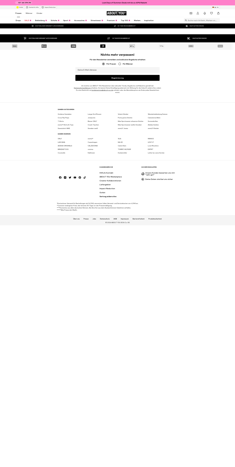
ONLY (60, 151)
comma (90, 162)
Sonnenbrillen (153, 134)
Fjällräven (91, 166)
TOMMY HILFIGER (124, 162)
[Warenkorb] (218, 13)
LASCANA (61, 155)
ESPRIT (150, 162)
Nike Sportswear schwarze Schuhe (130, 134)
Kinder (39, 13)
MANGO (151, 151)
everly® (90, 151)
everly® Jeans (123, 141)
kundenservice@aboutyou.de (102, 103)
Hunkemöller (122, 166)
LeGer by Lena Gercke (156, 166)
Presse (86, 232)
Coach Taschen (93, 138)
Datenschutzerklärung (82, 101)
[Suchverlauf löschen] (218, 20)
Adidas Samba (153, 138)
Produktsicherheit (155, 232)
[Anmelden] (197, 13)
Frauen (18, 13)
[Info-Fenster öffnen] (218, 2)
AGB (115, 232)
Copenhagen (92, 155)
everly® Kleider (153, 141)
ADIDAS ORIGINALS (65, 159)
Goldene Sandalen (64, 127)
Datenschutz (105, 232)
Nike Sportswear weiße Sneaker (130, 138)
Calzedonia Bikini (154, 130)
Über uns (76, 232)
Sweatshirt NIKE (64, 141)
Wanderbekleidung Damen (157, 127)
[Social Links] (60, 190)
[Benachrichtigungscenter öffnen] (204, 13)
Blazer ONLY (92, 134)
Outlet (21, 7)
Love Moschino (153, 159)
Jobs (94, 232)
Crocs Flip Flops (63, 130)
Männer (29, 13)
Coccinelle (61, 166)
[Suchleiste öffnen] (185, 20)
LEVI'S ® (151, 155)
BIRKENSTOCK (63, 162)
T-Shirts (61, 134)
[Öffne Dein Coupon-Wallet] (190, 13)
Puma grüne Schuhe (125, 130)
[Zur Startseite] (71, 181)
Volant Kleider (123, 127)
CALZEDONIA (93, 159)
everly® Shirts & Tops (65, 138)
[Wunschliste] (211, 13)
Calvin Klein (122, 159)
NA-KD (120, 155)
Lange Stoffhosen (94, 127)
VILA (119, 151)
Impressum (125, 232)
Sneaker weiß (93, 141)
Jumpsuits (91, 130)
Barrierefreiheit (139, 232)
